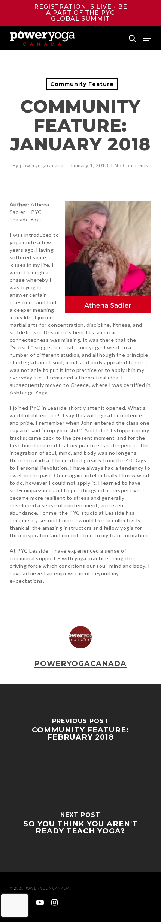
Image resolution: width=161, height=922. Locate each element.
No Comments (131, 165)
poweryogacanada (42, 165)
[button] (147, 38)
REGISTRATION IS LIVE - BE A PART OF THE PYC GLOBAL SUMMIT (80, 12)
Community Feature (82, 84)
